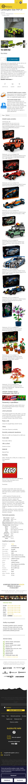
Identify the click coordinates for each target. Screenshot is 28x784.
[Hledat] (17, 3)
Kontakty (24, 716)
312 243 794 (7, 755)
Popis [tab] (3, 115)
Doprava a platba (14, 722)
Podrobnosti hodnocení (19, 13)
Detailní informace (6, 79)
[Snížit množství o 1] (6, 60)
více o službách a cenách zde (10, 656)
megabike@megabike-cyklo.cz (11, 752)
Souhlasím (20, 780)
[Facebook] (14, 732)
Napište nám (9, 719)
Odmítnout (7, 780)
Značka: (5, 15)
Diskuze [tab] (7, 115)
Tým (8, 716)
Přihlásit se (13, 710)
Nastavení (13, 775)
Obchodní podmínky (15, 716)
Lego (12, 544)
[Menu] (20, 3)
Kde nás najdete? (16, 737)
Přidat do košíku (14, 59)
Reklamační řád (18, 719)
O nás (3, 716)
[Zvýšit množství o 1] (6, 58)
